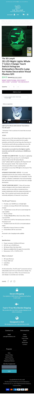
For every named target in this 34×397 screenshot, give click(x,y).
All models (9, 21)
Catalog (25, 336)
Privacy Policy (9, 355)
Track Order (25, 338)
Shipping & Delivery (9, 361)
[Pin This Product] (14, 281)
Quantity (4, 86)
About (25, 340)
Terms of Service (9, 359)
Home (3, 21)
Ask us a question (8, 104)
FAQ (9, 353)
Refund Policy (9, 357)
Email (9, 334)
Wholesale (25, 342)
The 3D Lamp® (21, 379)
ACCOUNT (10, 14)
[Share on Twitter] (11, 281)
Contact (25, 344)
